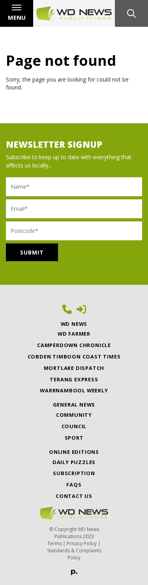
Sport (74, 437)
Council (74, 426)
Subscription (74, 473)
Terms (54, 543)
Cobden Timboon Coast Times (74, 356)
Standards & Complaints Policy (74, 554)
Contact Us (74, 496)
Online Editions (74, 452)
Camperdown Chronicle (74, 345)
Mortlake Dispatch (74, 367)
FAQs (73, 484)
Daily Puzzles (74, 462)
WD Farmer (74, 333)
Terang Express (74, 379)
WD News (74, 324)
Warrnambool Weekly (74, 390)
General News (74, 404)
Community (74, 414)
